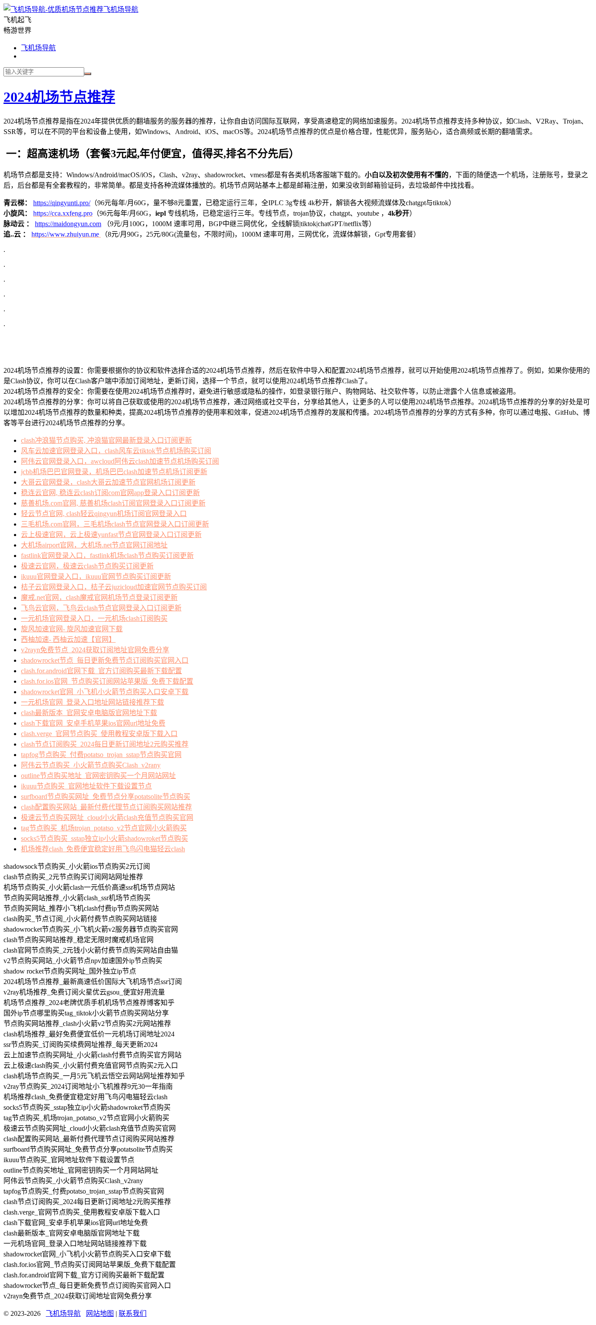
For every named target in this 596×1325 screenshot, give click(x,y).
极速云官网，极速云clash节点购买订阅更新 (87, 566)
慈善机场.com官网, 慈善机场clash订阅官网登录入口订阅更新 (113, 503)
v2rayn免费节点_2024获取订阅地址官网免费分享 (95, 650)
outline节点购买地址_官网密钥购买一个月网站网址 (98, 775)
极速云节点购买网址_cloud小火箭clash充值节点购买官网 (107, 817)
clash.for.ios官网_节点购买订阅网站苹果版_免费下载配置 (107, 681)
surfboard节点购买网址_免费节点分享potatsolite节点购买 (105, 796)
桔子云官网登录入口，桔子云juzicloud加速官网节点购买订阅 (114, 587)
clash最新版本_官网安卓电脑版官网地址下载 (89, 712)
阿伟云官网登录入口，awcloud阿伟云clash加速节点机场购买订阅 (120, 461)
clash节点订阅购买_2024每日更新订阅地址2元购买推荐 (104, 744)
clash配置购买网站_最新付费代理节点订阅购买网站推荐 (106, 807)
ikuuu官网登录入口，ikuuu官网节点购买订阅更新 (96, 576)
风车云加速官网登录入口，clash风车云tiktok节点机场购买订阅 (116, 450)
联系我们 (133, 1313)
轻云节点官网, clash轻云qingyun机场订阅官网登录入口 (104, 513)
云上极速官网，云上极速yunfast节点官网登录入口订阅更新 (111, 534)
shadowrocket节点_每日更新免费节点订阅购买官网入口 (104, 660)
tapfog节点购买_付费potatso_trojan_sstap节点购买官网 (101, 754)
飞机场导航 (120, 9)
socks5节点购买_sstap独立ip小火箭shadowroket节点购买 (104, 838)
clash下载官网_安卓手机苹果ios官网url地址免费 (93, 723)
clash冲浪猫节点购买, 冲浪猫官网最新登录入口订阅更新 (106, 440)
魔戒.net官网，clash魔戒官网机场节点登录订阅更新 (99, 597)
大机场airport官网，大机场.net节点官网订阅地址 (94, 545)
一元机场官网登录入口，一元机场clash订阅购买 (94, 618)
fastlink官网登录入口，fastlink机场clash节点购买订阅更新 (107, 555)
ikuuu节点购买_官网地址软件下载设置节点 (86, 786)
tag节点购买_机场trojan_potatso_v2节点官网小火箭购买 (104, 828)
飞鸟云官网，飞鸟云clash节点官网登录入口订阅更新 (101, 608)
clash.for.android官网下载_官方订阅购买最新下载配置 (101, 671)
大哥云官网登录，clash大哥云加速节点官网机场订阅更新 (108, 482)
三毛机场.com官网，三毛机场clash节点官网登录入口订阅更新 (115, 524)
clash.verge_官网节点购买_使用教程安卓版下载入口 (99, 733)
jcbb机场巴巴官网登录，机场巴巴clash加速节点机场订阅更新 (114, 471)
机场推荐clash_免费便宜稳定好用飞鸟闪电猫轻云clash (103, 849)
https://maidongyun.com (68, 223)
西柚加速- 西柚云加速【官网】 (68, 639)
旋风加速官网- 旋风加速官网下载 (72, 629)
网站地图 (100, 1313)
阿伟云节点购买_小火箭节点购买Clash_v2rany (91, 765)
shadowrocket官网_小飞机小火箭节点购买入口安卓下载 (104, 691)
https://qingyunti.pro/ (61, 202)
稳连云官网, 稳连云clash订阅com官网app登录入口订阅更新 (110, 492)
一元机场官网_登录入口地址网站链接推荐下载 (92, 702)
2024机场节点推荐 (59, 97)
